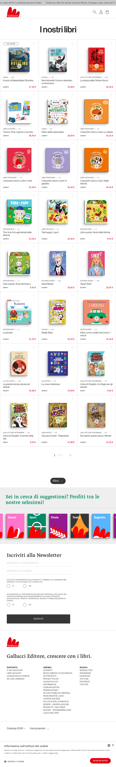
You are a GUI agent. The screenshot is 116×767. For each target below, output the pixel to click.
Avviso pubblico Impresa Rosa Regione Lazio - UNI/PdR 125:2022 (56, 696)
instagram (85, 673)
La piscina (7, 332)
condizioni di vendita (18, 676)
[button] (14, 761)
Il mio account (15, 670)
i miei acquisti (14, 673)
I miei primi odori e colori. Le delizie (96, 132)
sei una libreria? (15, 679)
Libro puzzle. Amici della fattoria (95, 232)
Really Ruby (47, 332)
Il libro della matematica (53, 132)
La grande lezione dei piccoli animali (16, 385)
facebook (85, 676)
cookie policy (50, 682)
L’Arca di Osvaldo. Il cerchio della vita (18, 437)
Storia (40, 517)
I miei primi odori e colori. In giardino (54, 182)
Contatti (47, 670)
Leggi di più (53, 753)
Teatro (62, 517)
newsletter (86, 670)
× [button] (113, 745)
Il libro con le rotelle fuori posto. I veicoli (95, 334)
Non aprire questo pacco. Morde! (95, 435)
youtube (84, 679)
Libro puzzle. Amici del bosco (17, 284)
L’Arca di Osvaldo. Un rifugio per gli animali (96, 385)
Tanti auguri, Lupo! (50, 232)
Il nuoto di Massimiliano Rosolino (18, 80)
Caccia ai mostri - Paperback (55, 435)
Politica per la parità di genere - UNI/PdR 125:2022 (56, 703)
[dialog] (58, 754)
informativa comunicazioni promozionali (51, 687)
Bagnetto (85, 517)
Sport (18, 517)
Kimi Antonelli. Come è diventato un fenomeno (57, 82)
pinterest (85, 682)
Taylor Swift (85, 284)
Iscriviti (38, 619)
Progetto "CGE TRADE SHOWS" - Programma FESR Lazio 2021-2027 (57, 710)
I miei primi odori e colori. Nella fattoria (94, 182)
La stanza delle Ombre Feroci (94, 80)
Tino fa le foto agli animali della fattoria (17, 234)
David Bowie (47, 284)
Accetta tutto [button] (100, 760)
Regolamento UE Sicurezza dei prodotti (57, 674)
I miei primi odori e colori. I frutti (17, 180)
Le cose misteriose (51, 384)
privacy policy (51, 679)
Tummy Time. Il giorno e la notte (18, 132)
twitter (84, 685)
